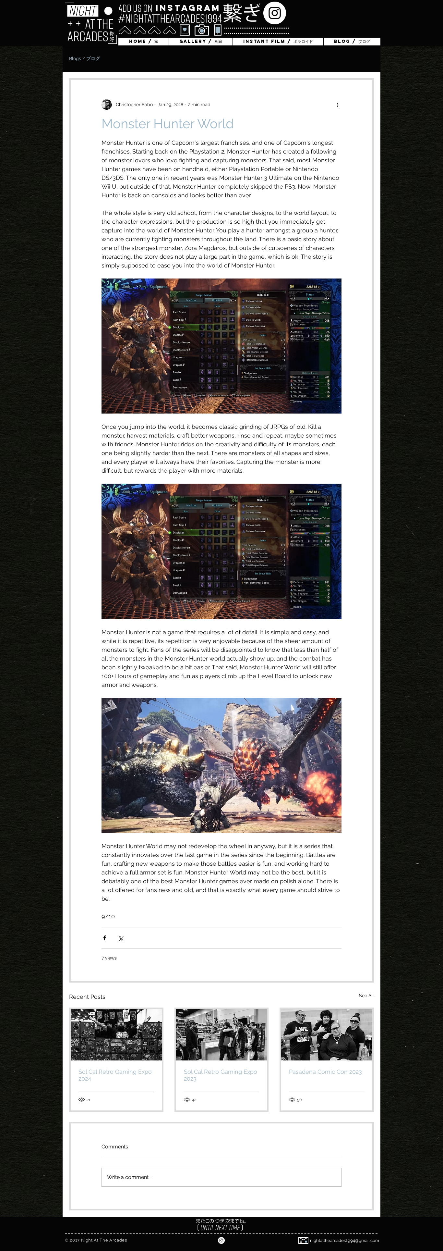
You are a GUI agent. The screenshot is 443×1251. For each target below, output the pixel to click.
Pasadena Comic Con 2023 (325, 1071)
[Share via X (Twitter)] (120, 938)
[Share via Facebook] (105, 938)
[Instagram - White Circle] (274, 13)
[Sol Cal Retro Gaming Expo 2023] (221, 1034)
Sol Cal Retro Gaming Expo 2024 (115, 1075)
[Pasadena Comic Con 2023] (326, 1034)
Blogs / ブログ (84, 58)
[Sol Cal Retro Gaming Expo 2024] (116, 1034)
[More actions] (337, 104)
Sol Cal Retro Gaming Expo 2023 (220, 1075)
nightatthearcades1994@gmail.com (344, 1240)
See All (366, 995)
